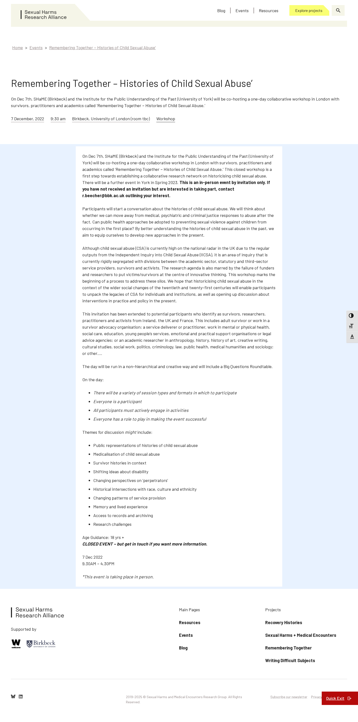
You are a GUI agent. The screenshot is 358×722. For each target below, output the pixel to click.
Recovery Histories (283, 622)
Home (17, 47)
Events (36, 47)
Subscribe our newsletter (288, 697)
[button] (338, 10)
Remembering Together (288, 647)
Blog (183, 647)
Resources (189, 622)
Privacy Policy (321, 697)
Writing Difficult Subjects (290, 660)
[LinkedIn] (21, 696)
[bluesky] (13, 696)
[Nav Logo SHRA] (50, 12)
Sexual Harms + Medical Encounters (300, 635)
